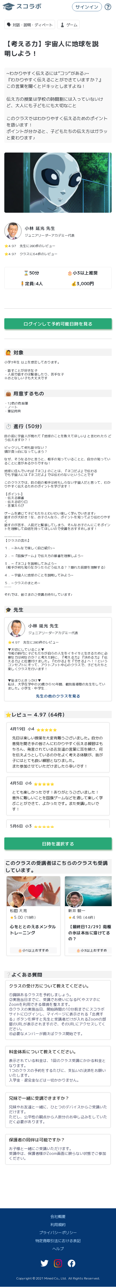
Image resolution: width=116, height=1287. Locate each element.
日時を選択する (58, 843)
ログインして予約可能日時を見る (58, 323)
